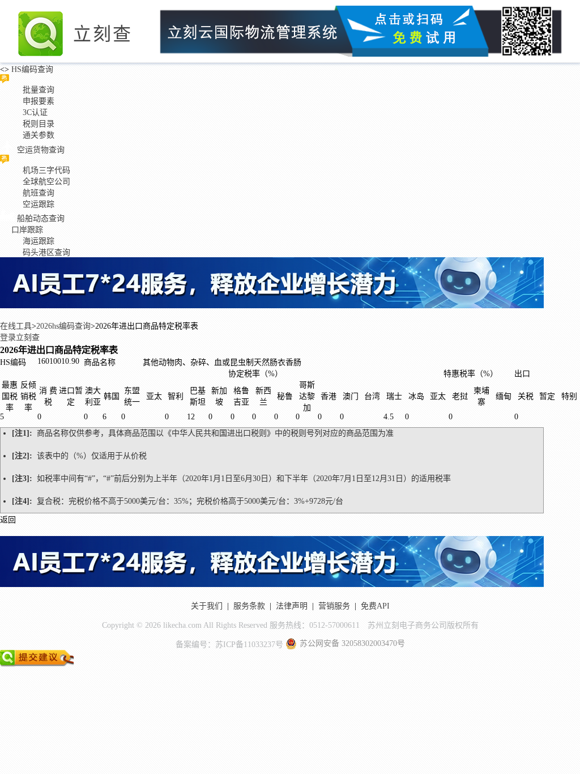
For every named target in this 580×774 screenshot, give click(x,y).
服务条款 (249, 606)
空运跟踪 (38, 204)
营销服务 (334, 606)
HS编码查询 (31, 69)
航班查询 (38, 193)
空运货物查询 (41, 150)
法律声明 (292, 606)
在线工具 (16, 326)
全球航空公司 (46, 181)
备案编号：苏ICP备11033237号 (229, 644)
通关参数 (38, 135)
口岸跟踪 (27, 230)
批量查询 (38, 90)
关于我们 (207, 606)
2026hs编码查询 (63, 326)
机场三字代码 (46, 170)
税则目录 (38, 124)
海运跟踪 (38, 241)
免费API (375, 606)
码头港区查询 (46, 252)
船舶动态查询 (41, 218)
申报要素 (38, 101)
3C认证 (35, 112)
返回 (8, 520)
